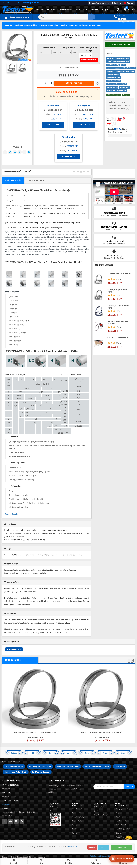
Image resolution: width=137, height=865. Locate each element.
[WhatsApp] (24, 152)
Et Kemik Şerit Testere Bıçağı (119, 273)
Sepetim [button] (68, 861)
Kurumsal (51, 9)
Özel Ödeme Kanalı (101, 815)
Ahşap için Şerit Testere (14, 766)
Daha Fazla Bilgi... (74, 846)
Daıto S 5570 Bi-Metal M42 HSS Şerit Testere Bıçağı (35, 732)
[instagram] (13, 3)
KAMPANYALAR (66, 9)
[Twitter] (10, 152)
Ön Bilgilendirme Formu (78, 831)
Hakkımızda (54, 807)
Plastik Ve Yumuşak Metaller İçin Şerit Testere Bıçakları (123, 821)
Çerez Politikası (77, 813)
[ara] (91, 17)
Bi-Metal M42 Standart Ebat (48, 25)
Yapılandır (104, 847)
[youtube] (8, 3)
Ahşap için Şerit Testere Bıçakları (124, 811)
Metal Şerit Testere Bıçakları (68, 766)
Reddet (92, 847)
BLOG (78, 9)
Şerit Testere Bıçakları (99, 856)
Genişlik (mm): (68, 47)
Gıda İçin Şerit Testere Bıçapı (40, 766)
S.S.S (85, 9)
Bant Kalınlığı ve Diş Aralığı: (88, 49)
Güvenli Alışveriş (114, 255)
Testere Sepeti (11, 514)
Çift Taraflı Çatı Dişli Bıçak (118, 337)
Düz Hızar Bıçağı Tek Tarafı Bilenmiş (118, 322)
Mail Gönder (6, 804)
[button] (66, 18)
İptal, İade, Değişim (79, 817)
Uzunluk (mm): (48, 47)
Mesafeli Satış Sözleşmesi (77, 823)
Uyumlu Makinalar (37, 180)
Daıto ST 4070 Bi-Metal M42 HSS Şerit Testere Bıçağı (102, 666)
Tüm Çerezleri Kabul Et (122, 847)
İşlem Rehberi (77, 809)
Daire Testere (120, 766)
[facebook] (3, 3)
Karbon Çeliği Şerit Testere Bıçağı (118, 306)
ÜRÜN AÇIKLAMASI (13, 180)
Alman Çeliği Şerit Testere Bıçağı (117, 290)
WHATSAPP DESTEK (120, 44)
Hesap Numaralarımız (99, 3)
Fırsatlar (94, 9)
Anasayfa (40, 9)
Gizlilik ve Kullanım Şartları (101, 809)
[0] (124, 10)
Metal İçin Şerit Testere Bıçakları (25, 25)
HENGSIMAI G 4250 (14, 649)
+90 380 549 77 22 (126, 21)
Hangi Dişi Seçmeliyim (88, 59)
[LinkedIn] (15, 152)
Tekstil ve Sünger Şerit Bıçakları (96, 766)
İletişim (104, 9)
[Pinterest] (19, 152)
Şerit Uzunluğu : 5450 (35, 737)
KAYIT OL (129, 786)
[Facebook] (5, 152)
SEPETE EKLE (76, 83)
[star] (108, 279)
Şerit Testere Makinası (41, 772)
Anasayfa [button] (14, 863)
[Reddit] (29, 152)
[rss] (19, 3)
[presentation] (129, 661)
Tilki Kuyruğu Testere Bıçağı (16, 772)
